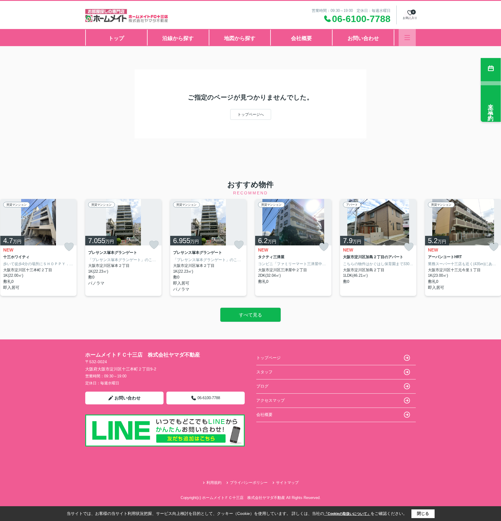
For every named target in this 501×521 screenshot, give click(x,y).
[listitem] (123, 247)
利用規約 (214, 482)
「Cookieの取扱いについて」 (347, 514)
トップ (116, 38)
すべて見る (250, 314)
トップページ (268, 357)
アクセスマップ (270, 400)
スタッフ (264, 372)
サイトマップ (287, 482)
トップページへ (250, 114)
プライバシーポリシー (249, 482)
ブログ (262, 386)
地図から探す (239, 38)
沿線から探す (178, 38)
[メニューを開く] (407, 37)
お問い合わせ (363, 38)
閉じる (423, 513)
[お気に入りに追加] (69, 247)
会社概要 (301, 38)
